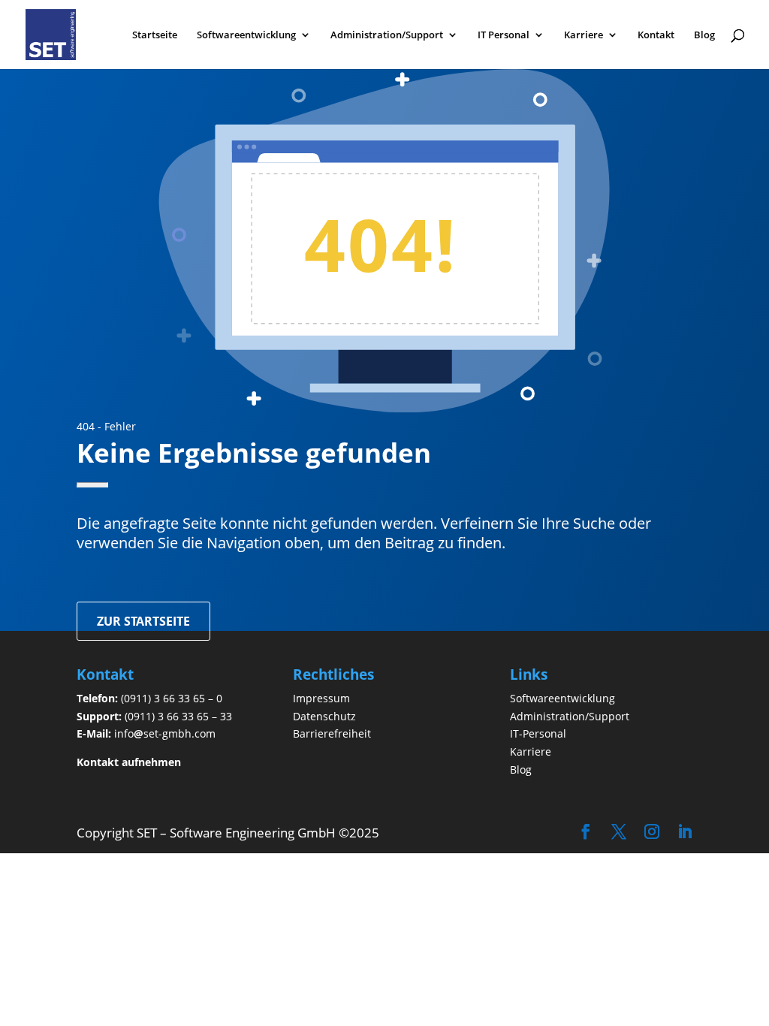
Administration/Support (386, 35)
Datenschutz (324, 716)
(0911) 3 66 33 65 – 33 (178, 716)
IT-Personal (538, 733)
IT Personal (503, 35)
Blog (704, 35)
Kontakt (656, 35)
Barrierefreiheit (332, 733)
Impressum (321, 698)
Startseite (154, 35)
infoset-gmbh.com (165, 733)
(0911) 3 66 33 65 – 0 (171, 698)
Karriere (583, 35)
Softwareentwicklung (246, 35)
